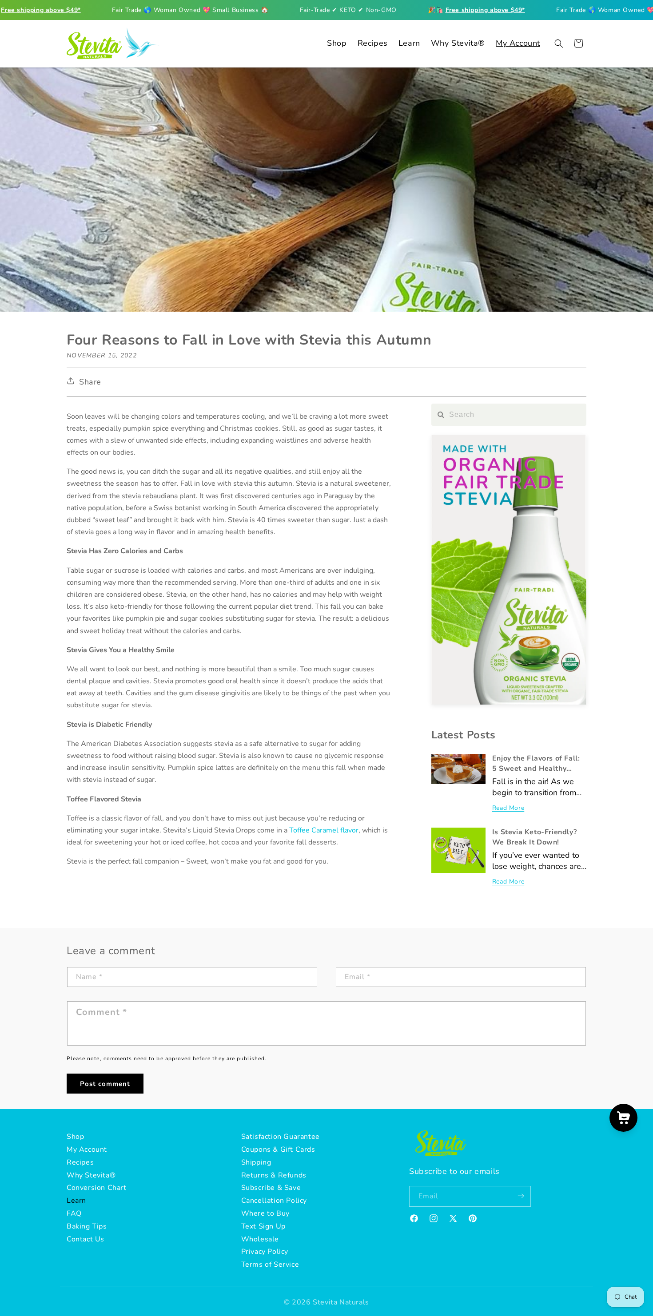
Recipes (80, 1162)
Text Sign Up (263, 1226)
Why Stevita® (91, 1175)
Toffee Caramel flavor (323, 830)
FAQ (74, 1213)
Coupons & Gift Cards (278, 1149)
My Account (87, 1149)
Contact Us (85, 1239)
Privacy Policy (264, 1252)
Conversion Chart (97, 1188)
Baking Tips (87, 1226)
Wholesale (260, 1239)
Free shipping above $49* (40, 10)
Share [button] (90, 382)
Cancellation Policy (274, 1200)
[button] (559, 43)
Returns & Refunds (274, 1175)
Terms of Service (270, 1264)
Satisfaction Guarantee (280, 1137)
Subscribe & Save (271, 1188)
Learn (76, 1200)
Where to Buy (265, 1213)
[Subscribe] (520, 1196)
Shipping (256, 1162)
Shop (75, 1137)
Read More (508, 808)
